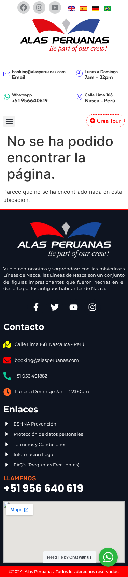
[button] (9, 121)
